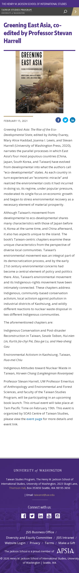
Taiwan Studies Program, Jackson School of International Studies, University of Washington (27, 11)
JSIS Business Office (40, 532)
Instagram (59, 515)
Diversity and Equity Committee (29, 537)
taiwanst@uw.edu (44, 495)
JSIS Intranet (65, 537)
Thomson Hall (17, 488)
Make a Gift (66, 543)
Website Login (15, 543)
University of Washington (39, 470)
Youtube (50, 515)
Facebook (58, 120)
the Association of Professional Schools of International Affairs (64, 550)
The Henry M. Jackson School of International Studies (34, 3)
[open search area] (65, 11)
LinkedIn (72, 120)
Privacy (35, 543)
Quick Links (75, 11)
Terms (49, 543)
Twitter (65, 120)
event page (34, 419)
